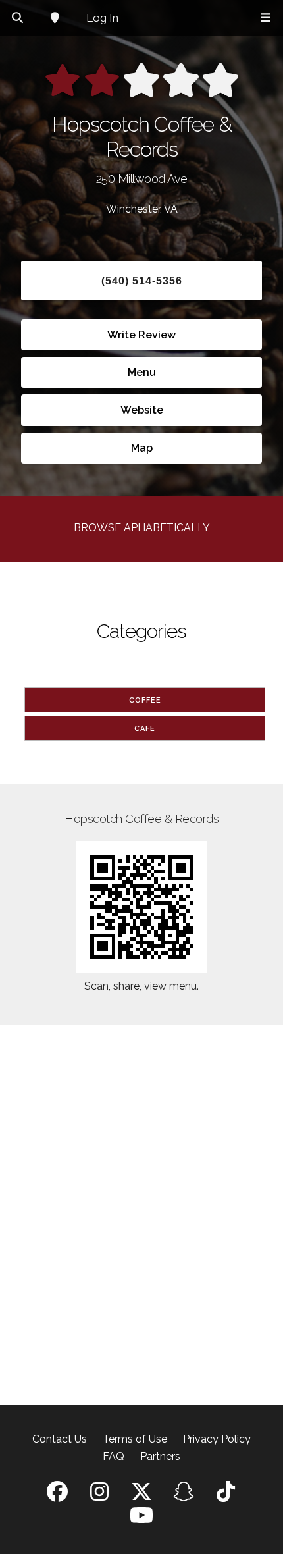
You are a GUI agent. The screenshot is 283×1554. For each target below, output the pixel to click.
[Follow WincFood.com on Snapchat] (183, 1495)
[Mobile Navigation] (265, 18)
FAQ (113, 1456)
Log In (102, 17)
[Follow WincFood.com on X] (141, 1495)
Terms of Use (135, 1439)
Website (141, 410)
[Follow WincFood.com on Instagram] (99, 1495)
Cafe (144, 728)
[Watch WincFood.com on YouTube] (141, 1519)
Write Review (141, 335)
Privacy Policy (217, 1439)
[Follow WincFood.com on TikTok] (225, 1495)
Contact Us (59, 1439)
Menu (142, 372)
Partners (160, 1456)
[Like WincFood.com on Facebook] (57, 1495)
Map (142, 448)
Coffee (145, 700)
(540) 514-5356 (141, 280)
